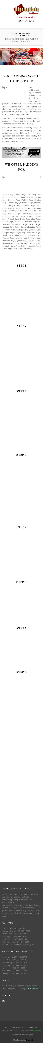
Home (8, 39)
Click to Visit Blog (33, 988)
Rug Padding (18, 39)
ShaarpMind (36, 1030)
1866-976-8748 (26, 20)
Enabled (29, 1040)
